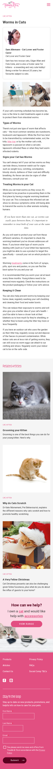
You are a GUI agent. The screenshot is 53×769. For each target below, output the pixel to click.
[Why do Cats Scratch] (26, 468)
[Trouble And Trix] (11, 4)
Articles (6, 665)
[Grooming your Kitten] (26, 396)
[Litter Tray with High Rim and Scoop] (26, 646)
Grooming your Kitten (15, 430)
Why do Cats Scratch (14, 503)
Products (7, 659)
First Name (7, 711)
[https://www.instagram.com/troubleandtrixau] (11, 681)
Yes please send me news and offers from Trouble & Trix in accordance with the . (26, 750)
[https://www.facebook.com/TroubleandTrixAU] (4, 681)
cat (21, 611)
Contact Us (8, 671)
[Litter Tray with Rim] (41, 646)
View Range (26, 624)
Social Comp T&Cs (38, 671)
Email (5, 735)
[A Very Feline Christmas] (26, 545)
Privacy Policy (36, 659)
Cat (4, 16)
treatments (17, 263)
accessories (33, 616)
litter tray (11, 141)
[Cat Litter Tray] (11, 646)
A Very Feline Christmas (16, 579)
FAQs (31, 665)
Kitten (9, 16)
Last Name (7, 723)
